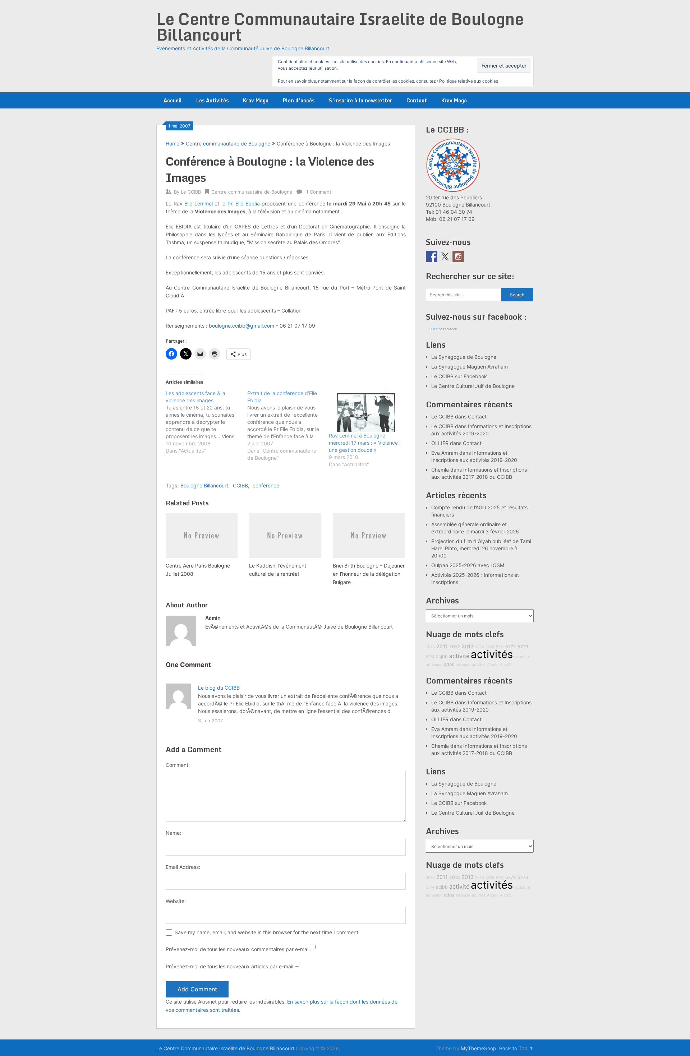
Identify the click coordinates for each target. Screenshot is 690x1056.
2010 (430, 647)
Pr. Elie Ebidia (243, 203)
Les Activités (212, 100)
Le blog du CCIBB (219, 688)
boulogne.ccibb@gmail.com (241, 326)
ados (449, 664)
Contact (416, 100)
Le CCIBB (191, 192)
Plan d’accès (298, 100)
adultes (479, 664)
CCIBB (240, 485)
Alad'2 (505, 664)
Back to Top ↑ (516, 1048)
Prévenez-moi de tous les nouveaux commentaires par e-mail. (238, 949)
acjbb (442, 656)
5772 (510, 646)
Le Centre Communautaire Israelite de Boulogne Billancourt (340, 26)
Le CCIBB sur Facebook (459, 376)
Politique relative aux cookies (468, 81)
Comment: (178, 765)
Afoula (492, 664)
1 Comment (318, 192)
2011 (442, 646)
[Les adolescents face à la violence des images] (206, 422)
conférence (266, 485)
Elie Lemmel (198, 203)
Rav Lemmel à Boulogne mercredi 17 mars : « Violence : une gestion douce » (365, 442)
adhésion (434, 664)
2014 (479, 647)
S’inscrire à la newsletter (360, 100)
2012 (454, 646)
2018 (490, 647)
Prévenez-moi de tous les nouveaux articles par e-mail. (230, 966)
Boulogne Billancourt (204, 485)
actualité (522, 656)
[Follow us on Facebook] (431, 256)
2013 (467, 646)
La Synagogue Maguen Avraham (469, 366)
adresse (463, 664)
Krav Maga (255, 100)
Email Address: (183, 867)
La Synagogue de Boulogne (463, 357)
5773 (523, 646)
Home (172, 143)
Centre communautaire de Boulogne (228, 143)
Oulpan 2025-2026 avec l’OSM (467, 565)
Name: (173, 833)
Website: (176, 901)
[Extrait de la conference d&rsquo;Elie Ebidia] (288, 426)
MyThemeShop (478, 1048)
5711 (500, 647)
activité (459, 655)
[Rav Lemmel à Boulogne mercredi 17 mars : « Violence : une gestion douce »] (366, 411)
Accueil (173, 100)
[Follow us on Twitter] (445, 256)
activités (492, 654)
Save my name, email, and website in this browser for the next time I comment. (267, 932)
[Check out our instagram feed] (458, 256)
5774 (430, 656)
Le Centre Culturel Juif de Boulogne (473, 386)
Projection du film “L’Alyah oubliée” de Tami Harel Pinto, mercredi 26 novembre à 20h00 (481, 548)
